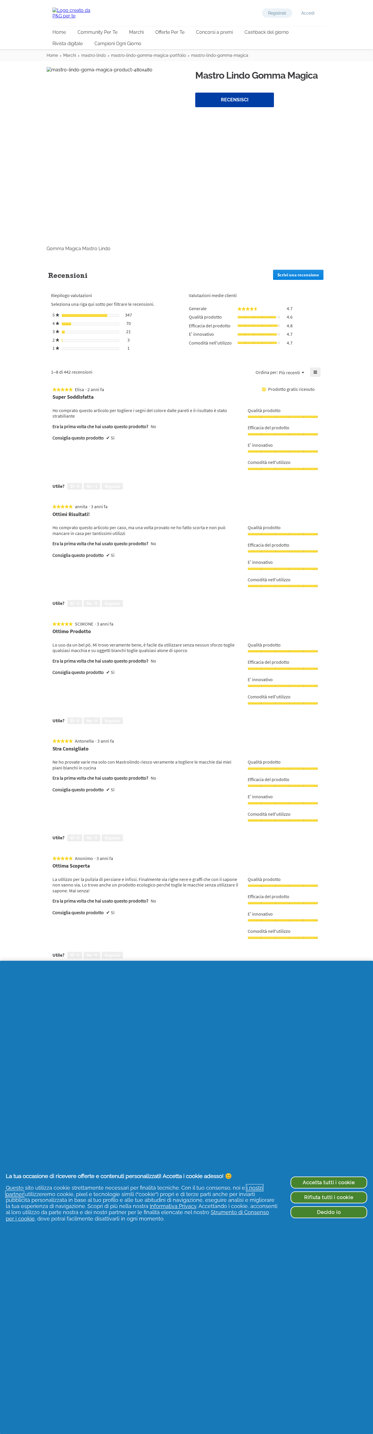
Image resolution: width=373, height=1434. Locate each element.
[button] (277, 13)
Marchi (136, 32)
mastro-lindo (93, 55)
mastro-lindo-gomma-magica (219, 55)
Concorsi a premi (214, 32)
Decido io (329, 1212)
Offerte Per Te (169, 32)
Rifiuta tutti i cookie (328, 1197)
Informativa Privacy (173, 1206)
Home (59, 32)
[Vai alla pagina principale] (75, 13)
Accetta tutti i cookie (329, 1182)
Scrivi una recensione (300, 276)
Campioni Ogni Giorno (117, 43)
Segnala (112, 486)
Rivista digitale (67, 43)
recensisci (235, 100)
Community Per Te (97, 32)
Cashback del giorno (266, 32)
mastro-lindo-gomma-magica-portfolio (148, 55)
